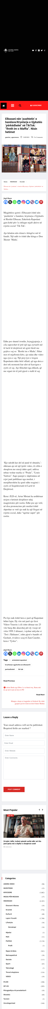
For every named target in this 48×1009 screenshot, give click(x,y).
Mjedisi (8, 933)
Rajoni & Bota (11, 951)
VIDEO (8, 977)
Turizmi (6, 999)
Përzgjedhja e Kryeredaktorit (14, 990)
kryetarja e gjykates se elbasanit (17, 665)
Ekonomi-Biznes (12, 906)
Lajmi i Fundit (11, 918)
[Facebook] (6, 202)
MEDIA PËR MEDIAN (11, 897)
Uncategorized (9, 1003)
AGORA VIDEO (8, 884)
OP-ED (10, 816)
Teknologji (10, 968)
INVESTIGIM (8, 888)
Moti (7, 937)
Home (5, 182)
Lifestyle (9, 923)
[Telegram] (37, 202)
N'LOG (5, 982)
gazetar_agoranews (12, 137)
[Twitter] (42, 50)
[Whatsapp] (15, 202)
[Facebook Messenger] (28, 202)
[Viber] (32, 202)
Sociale (9, 960)
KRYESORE (7, 892)
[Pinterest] (41, 202)
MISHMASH (13, 182)
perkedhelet (10, 669)
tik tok (20, 669)
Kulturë (9, 914)
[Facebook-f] (36, 50)
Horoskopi (12, 927)
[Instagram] (23, 202)
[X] (10, 202)
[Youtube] (33, 50)
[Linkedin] (19, 202)
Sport (8, 964)
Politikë (9, 941)
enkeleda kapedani (19, 660)
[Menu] (14, 105)
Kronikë (22, 182)
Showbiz (6, 995)
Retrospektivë (11, 955)
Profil (10, 946)
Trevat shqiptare (12, 972)
